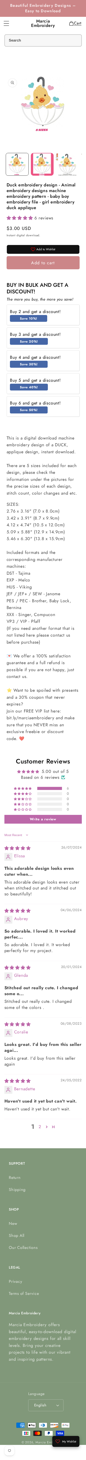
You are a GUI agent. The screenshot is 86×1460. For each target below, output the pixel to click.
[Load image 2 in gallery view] (42, 164)
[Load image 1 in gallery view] (17, 164)
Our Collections (23, 1247)
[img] (17, 848)
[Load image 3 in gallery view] (67, 164)
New (13, 1223)
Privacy (15, 1281)
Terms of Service (24, 1293)
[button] (6, 23)
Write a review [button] (43, 819)
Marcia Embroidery (50, 1442)
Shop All (16, 1235)
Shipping (17, 1189)
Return (15, 1177)
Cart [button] (76, 23)
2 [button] (40, 1127)
